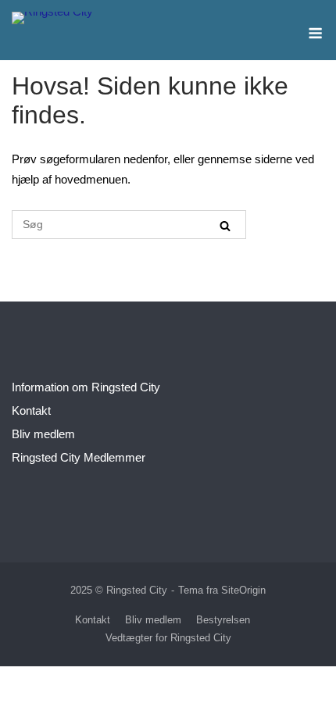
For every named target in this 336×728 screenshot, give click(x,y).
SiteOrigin (243, 590)
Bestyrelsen (223, 620)
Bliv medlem (43, 434)
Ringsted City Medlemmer (78, 457)
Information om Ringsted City (86, 387)
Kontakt (31, 410)
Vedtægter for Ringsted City (168, 638)
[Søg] (225, 225)
